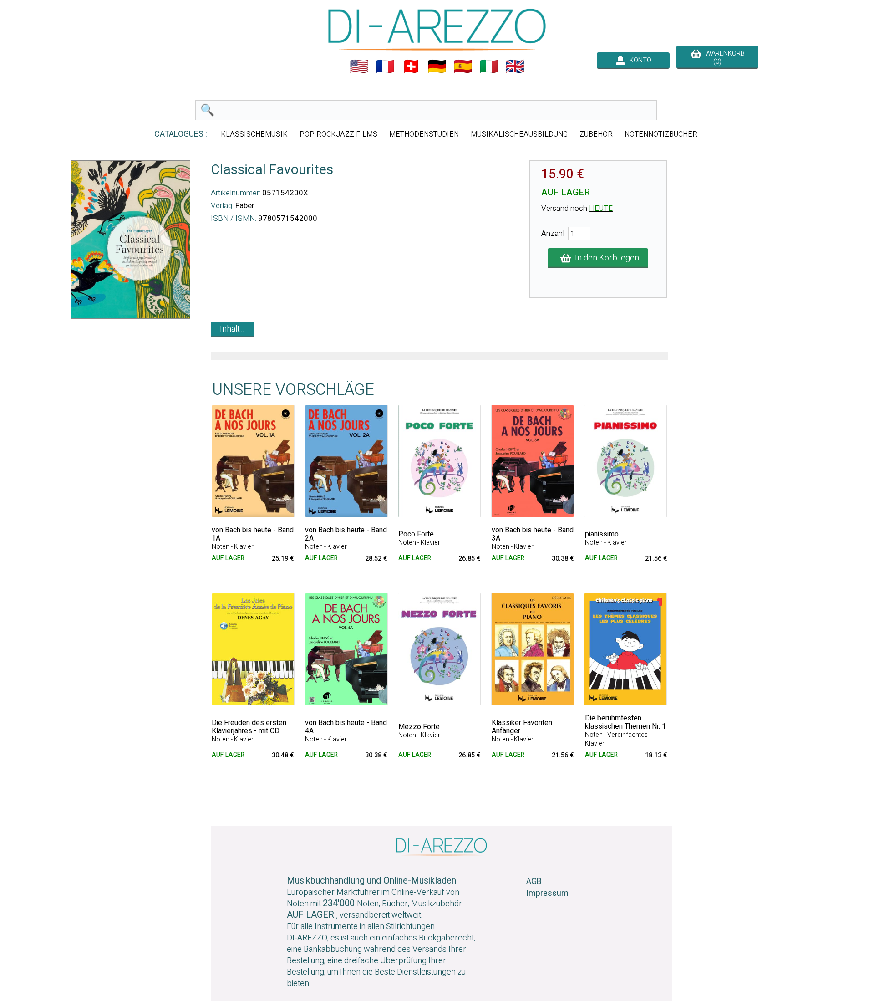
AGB (534, 881)
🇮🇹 (488, 66)
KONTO (638, 60)
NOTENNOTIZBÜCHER (661, 134)
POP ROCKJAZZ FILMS (338, 134)
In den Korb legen (605, 258)
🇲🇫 (385, 66)
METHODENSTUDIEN (424, 134)
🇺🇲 (359, 66)
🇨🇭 (411, 66)
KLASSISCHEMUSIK (254, 134)
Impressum (547, 893)
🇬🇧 (514, 66)
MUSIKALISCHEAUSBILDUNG (519, 134)
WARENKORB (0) (723, 57)
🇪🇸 (463, 66)
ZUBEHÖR (596, 134)
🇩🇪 (437, 66)
